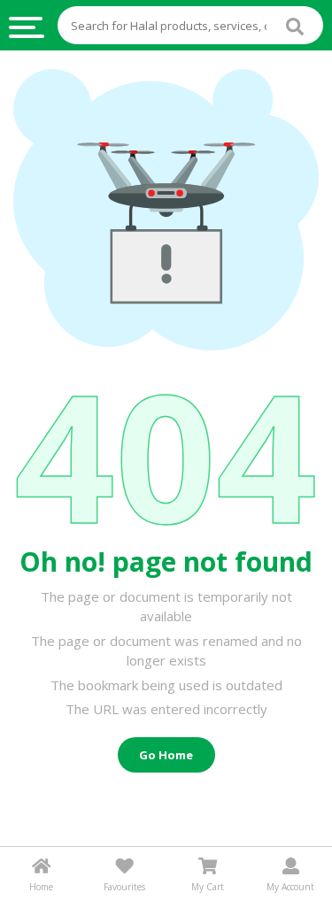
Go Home (166, 755)
